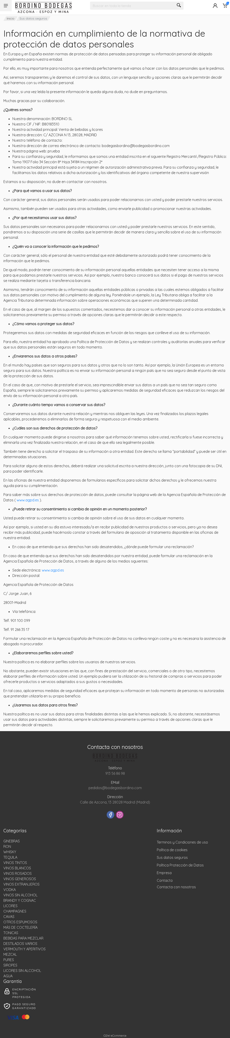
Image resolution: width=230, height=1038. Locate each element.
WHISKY (9, 852)
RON (7, 846)
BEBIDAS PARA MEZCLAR (23, 938)
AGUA (8, 976)
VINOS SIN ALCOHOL (20, 895)
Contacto (165, 880)
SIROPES (10, 965)
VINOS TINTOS (15, 862)
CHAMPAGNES (14, 911)
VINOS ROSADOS (17, 873)
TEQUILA (10, 857)
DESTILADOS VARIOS (20, 943)
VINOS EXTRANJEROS (21, 884)
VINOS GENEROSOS (19, 879)
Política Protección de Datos (180, 865)
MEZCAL (10, 954)
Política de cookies (172, 850)
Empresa (164, 873)
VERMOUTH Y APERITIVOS (24, 949)
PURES (8, 960)
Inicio (10, 18)
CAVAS (8, 916)
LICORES (10, 906)
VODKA (9, 889)
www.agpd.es (28, 500)
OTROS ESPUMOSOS (20, 922)
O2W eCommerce (115, 1035)
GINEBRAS (11, 841)
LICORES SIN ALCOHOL (22, 970)
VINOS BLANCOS (17, 868)
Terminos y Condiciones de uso (182, 842)
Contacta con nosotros (176, 887)
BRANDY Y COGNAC (19, 900)
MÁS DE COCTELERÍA (20, 927)
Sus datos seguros (172, 857)
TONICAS (10, 933)
